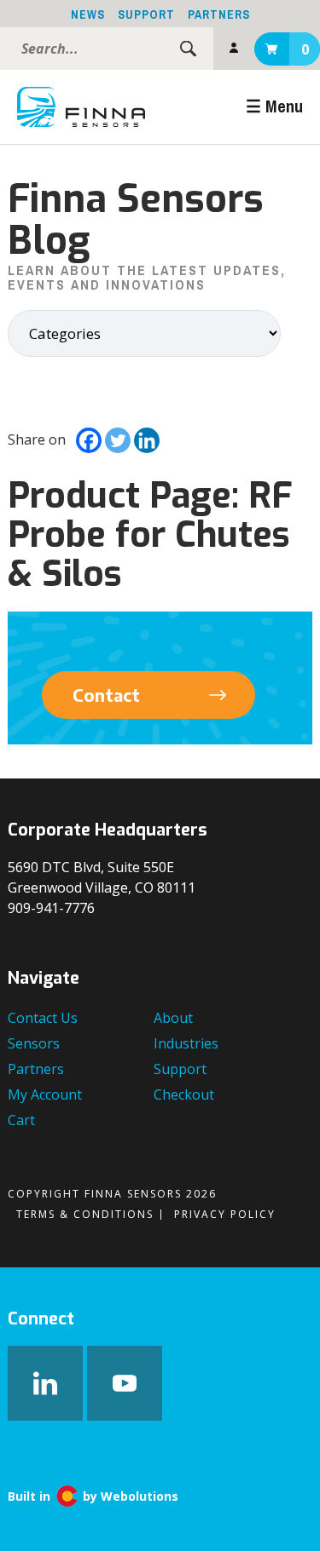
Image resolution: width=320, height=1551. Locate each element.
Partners (219, 14)
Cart (305, 49)
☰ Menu (274, 106)
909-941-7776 (51, 908)
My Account (234, 48)
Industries (186, 1043)
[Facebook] (89, 440)
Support (146, 14)
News (88, 14)
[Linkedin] (147, 440)
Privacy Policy (225, 1214)
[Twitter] (118, 440)
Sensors (34, 1043)
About (173, 1017)
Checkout (184, 1094)
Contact (106, 694)
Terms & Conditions (85, 1214)
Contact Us (43, 1017)
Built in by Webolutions (93, 1496)
